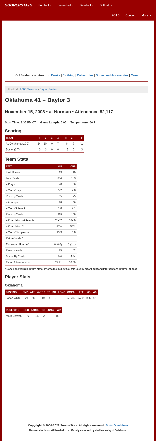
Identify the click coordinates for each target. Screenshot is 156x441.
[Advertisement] (78, 41)
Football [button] (44, 5)
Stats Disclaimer (117, 425)
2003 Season (28, 89)
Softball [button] (105, 5)
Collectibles (85, 75)
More (134, 75)
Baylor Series (48, 89)
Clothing (69, 75)
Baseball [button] (86, 5)
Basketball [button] (65, 5)
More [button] (145, 15)
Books (55, 75)
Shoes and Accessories (112, 75)
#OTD (115, 15)
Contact (130, 15)
